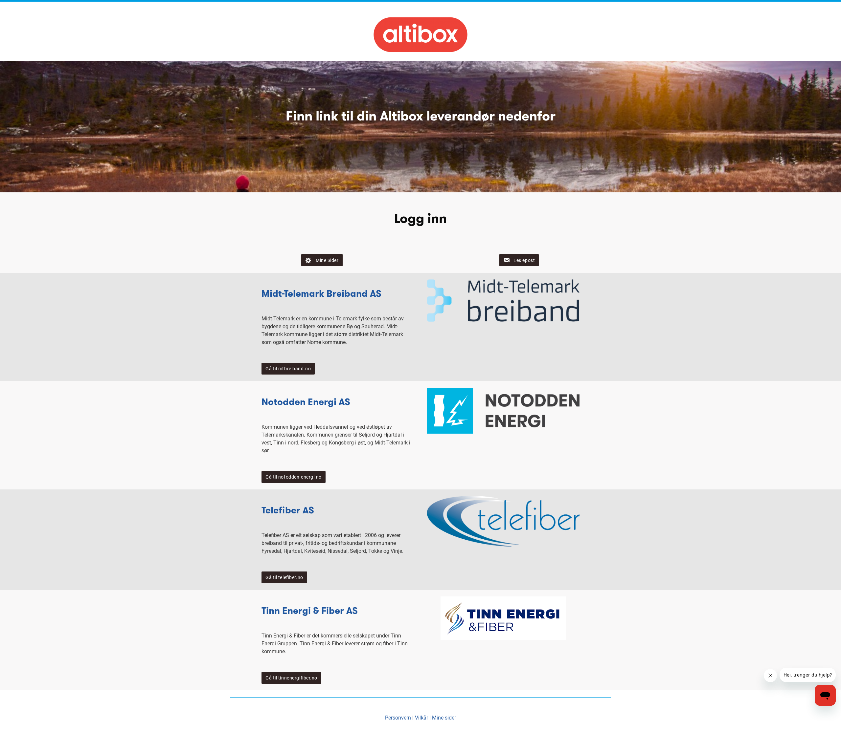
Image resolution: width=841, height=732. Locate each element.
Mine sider (444, 718)
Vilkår (421, 718)
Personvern (398, 718)
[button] (321, 260)
